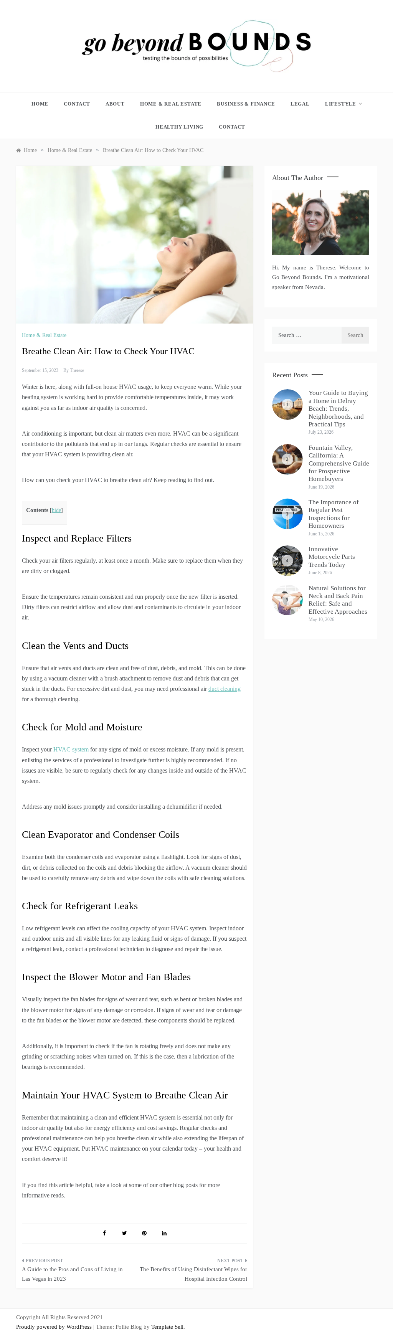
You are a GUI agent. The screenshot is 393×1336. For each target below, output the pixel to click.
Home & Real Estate (170, 104)
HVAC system (71, 749)
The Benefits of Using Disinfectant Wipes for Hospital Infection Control (193, 1274)
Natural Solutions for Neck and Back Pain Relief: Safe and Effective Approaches (338, 600)
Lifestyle (340, 104)
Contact (77, 104)
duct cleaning (224, 688)
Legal (300, 104)
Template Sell (167, 1327)
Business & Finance (246, 104)
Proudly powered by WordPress (54, 1327)
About (115, 104)
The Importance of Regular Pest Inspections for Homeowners (334, 514)
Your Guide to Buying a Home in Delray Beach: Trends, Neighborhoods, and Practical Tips (338, 408)
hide (56, 510)
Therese (77, 370)
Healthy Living (179, 127)
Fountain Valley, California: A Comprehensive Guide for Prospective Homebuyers (339, 463)
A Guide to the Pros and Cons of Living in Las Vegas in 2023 (72, 1274)
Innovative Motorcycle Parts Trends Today (332, 556)
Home (39, 104)
